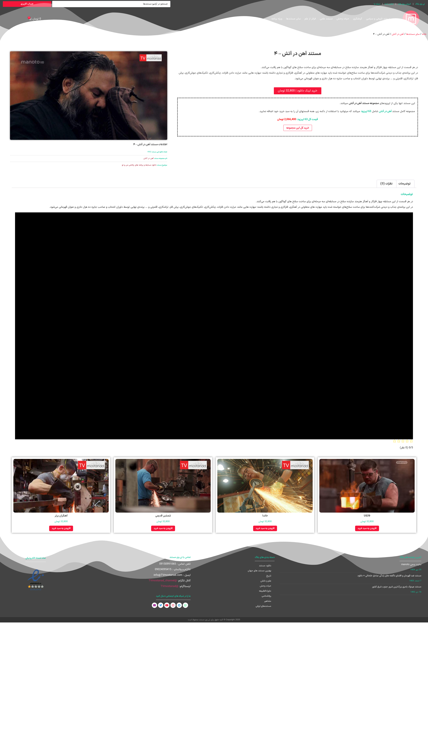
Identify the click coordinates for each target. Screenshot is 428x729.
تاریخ (268, 576)
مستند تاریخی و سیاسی (378, 19)
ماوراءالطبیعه (265, 591)
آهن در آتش (398, 34)
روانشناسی (266, 596)
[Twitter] (160, 605)
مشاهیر (267, 601)
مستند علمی (326, 19)
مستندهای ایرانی (263, 606)
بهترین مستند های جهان (259, 570)
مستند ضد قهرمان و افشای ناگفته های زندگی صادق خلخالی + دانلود (389, 575)
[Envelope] (154, 605)
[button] (297, 90)
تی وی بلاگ (420, 4)
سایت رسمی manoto (411, 564)
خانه (424, 34)
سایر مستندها (293, 19)
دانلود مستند (265, 565)
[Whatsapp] (185, 605)
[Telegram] (179, 605)
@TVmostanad (170, 586)
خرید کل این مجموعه (297, 128)
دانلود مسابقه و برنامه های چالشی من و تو (139, 165)
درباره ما (377, 4)
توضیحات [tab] (404, 183)
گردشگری (357, 19)
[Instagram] (173, 605)
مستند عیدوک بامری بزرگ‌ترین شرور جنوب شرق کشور (396, 587)
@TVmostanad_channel (163, 581)
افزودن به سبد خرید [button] (367, 528)
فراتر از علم (310, 19)
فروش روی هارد (404, 4)
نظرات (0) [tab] (386, 183)
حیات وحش (343, 19)
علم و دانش (265, 581)
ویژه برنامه (277, 19)
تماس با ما (389, 4)
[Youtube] (167, 605)
